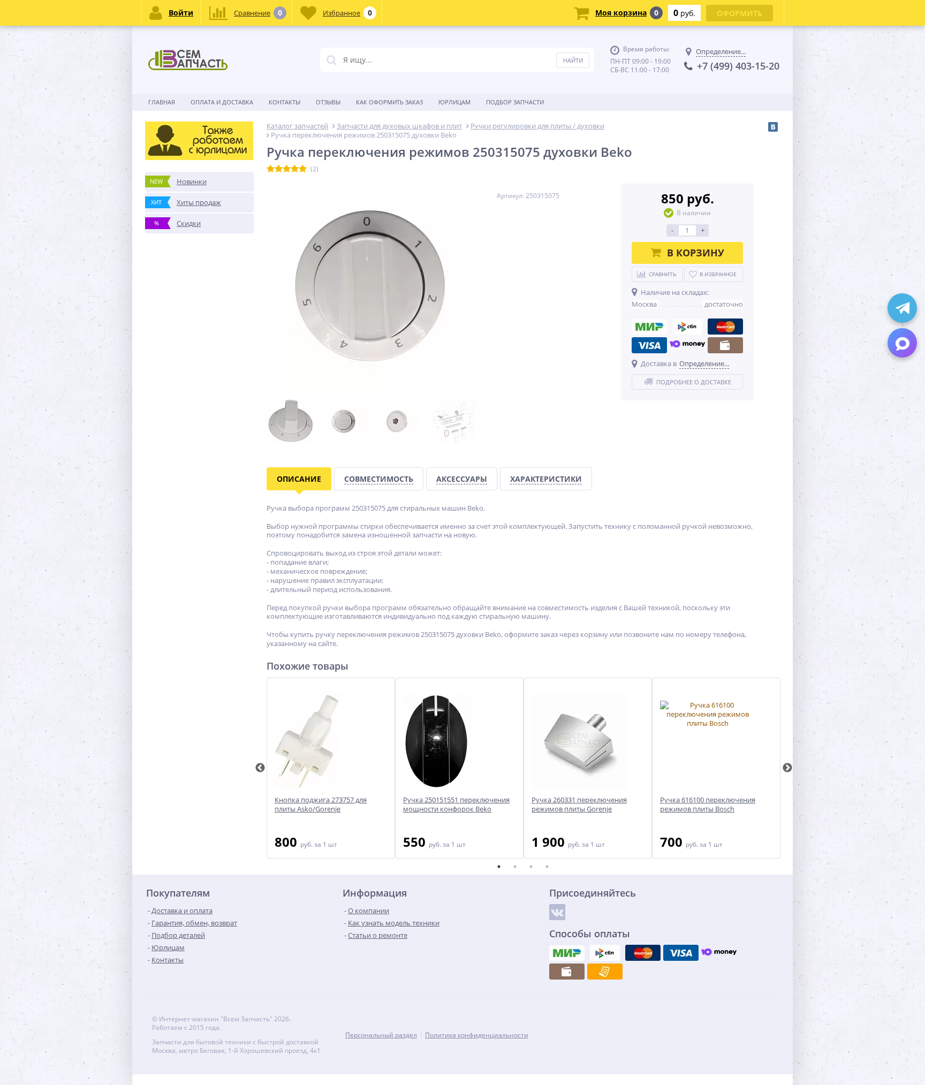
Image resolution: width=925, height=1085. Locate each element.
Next (787, 768)
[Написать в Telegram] (902, 308)
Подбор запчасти (515, 102)
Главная (161, 102)
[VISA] (649, 345)
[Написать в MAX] (902, 343)
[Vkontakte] (557, 912)
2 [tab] (515, 866)
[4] (295, 169)
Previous (260, 768)
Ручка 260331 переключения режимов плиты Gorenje (579, 804)
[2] (279, 169)
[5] (303, 169)
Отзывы (328, 102)
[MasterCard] (725, 326)
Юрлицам (454, 102)
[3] (287, 169)
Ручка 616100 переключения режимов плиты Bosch (707, 804)
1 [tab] (499, 866)
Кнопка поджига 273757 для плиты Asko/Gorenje (321, 804)
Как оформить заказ (389, 102)
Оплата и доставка (222, 102)
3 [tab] (531, 866)
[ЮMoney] (687, 345)
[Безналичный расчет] (605, 971)
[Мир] (649, 326)
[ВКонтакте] (773, 127)
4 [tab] (547, 866)
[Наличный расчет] (725, 345)
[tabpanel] (331, 768)
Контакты (284, 102)
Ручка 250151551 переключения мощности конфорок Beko (456, 804)
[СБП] (687, 326)
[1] (271, 169)
